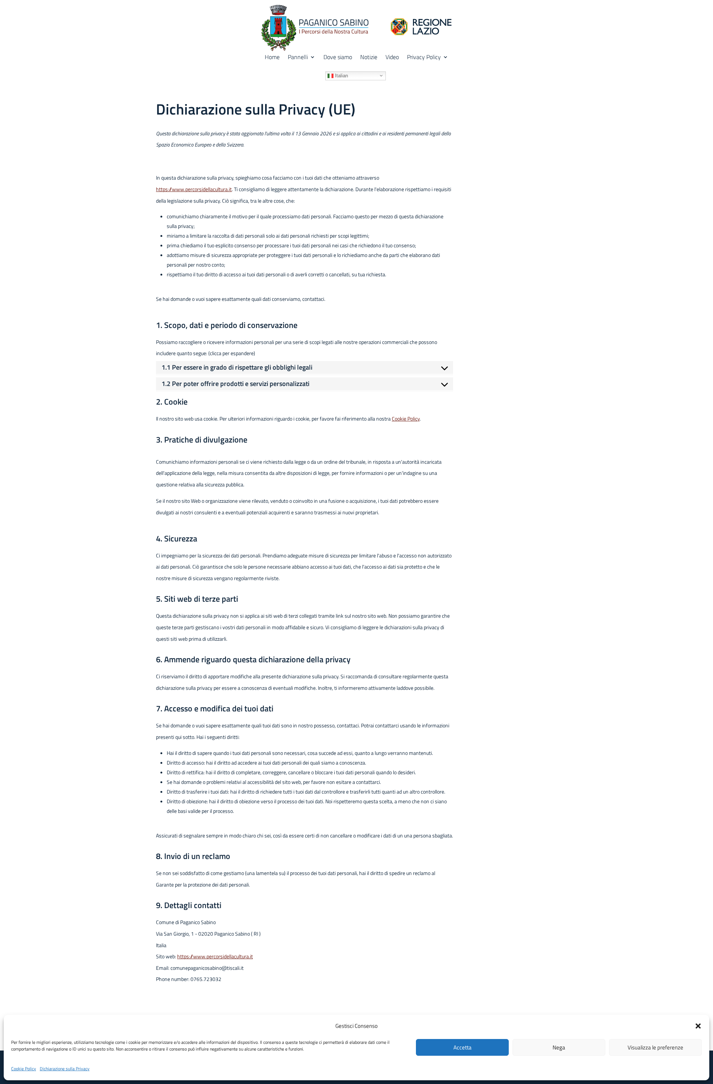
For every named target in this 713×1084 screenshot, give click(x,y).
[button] (698, 1026)
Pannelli (298, 57)
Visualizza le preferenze (655, 1047)
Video (392, 57)
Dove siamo (337, 57)
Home (272, 57)
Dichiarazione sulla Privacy (64, 1068)
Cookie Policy (23, 1068)
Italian (340, 75)
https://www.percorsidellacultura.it (194, 189)
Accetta (462, 1047)
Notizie (368, 57)
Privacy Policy (424, 57)
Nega (559, 1047)
